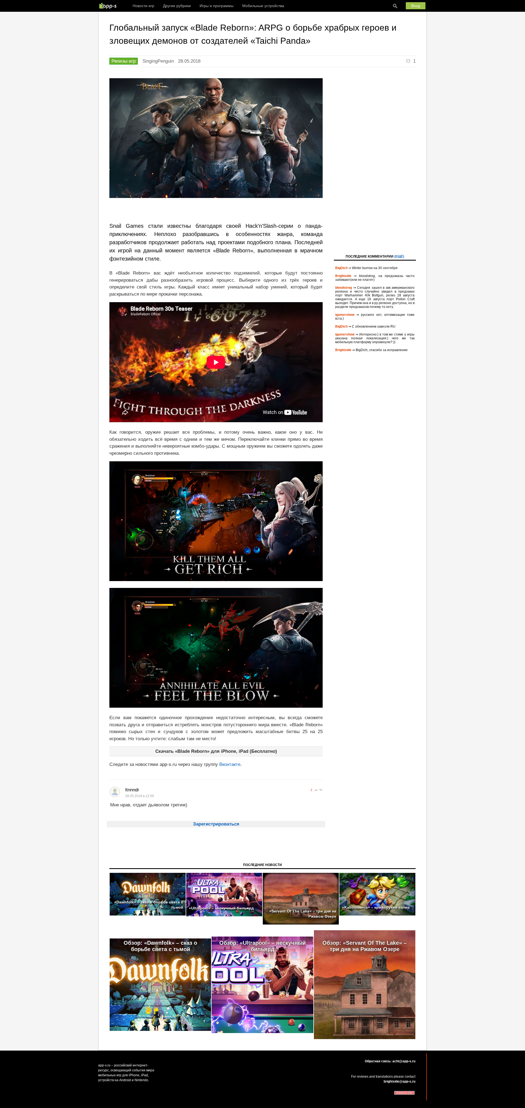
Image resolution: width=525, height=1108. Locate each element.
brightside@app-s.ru (399, 1081)
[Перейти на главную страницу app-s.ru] (109, 5)
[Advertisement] (375, 160)
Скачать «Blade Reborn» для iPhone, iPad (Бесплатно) (216, 751)
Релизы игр (124, 61)
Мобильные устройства (263, 6)
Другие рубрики (177, 6)
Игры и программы (217, 6)
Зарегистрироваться (216, 824)
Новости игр (143, 6)
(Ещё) (399, 256)
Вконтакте (229, 764)
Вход (415, 6)
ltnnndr (132, 789)
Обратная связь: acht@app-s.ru (390, 1061)
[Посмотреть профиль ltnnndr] (115, 792)
